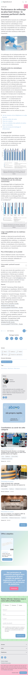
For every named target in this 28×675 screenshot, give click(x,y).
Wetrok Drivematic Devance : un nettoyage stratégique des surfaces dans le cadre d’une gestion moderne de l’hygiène (13, 452)
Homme (14, 605)
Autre (20, 605)
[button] (26, 2)
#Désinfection (10, 368)
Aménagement (5, 552)
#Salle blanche (17, 368)
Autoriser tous (23, 672)
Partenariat (14, 588)
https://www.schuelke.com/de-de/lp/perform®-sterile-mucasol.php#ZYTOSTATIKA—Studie (12, 305)
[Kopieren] (16, 338)
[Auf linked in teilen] (21, 338)
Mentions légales (4, 661)
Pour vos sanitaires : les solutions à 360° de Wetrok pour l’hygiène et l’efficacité (13, 514)
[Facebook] (5, 657)
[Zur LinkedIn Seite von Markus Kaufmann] (6, 397)
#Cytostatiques (4, 368)
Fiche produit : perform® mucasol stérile (10, 265)
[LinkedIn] (2, 657)
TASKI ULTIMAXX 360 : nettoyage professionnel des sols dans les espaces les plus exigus (13, 485)
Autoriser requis (15, 672)
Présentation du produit (7, 361)
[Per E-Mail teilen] (7, 338)
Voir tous (23, 525)
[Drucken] (11, 338)
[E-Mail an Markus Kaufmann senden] (4, 397)
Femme (7, 605)
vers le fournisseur (7, 559)
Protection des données (6, 663)
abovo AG (5, 386)
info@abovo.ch (20, 278)
